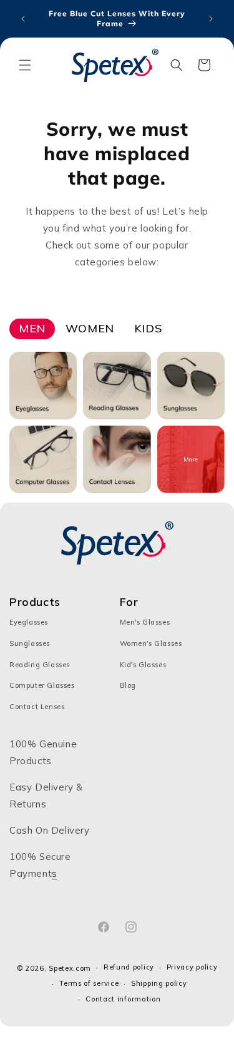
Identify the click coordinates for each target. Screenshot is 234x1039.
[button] (25, 65)
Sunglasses (29, 643)
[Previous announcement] (23, 19)
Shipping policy (159, 983)
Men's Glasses (145, 622)
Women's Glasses (151, 643)
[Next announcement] (211, 19)
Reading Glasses (39, 664)
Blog (128, 685)
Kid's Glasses (143, 664)
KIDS (148, 328)
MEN (32, 328)
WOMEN (90, 328)
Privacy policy (192, 967)
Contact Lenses (36, 706)
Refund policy (129, 967)
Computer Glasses (42, 685)
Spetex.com (70, 968)
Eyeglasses (28, 622)
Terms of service (89, 983)
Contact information (122, 999)
